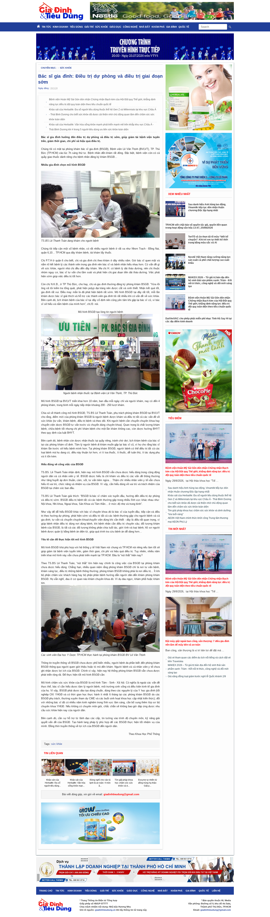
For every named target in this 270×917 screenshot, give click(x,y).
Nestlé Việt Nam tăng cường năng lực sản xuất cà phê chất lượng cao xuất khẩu (209, 260)
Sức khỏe (101, 27)
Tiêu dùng (76, 27)
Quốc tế (183, 27)
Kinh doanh (60, 27)
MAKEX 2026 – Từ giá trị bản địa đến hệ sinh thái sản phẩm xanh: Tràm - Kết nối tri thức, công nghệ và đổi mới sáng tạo (210, 282)
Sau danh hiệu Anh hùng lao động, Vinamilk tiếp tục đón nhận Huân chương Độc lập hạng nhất (207, 207)
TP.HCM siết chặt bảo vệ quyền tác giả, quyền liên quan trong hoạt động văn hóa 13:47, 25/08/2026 (196, 226)
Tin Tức (46, 27)
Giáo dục (115, 27)
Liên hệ (216, 891)
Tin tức (60, 891)
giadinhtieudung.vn (105, 910)
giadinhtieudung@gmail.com (121, 794)
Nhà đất (144, 27)
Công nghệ (130, 27)
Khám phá (158, 27)
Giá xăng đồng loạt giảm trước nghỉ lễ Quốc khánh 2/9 (197, 676)
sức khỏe (66, 68)
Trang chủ (45, 891)
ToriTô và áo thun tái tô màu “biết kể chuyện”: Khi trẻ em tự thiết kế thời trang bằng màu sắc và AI (208, 239)
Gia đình (171, 27)
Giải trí (88, 27)
